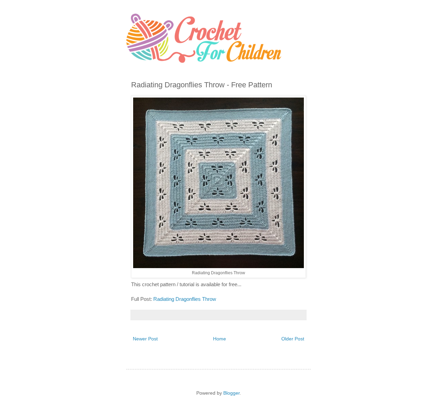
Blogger (231, 393)
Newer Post (145, 338)
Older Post (292, 338)
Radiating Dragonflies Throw (185, 299)
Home (219, 338)
